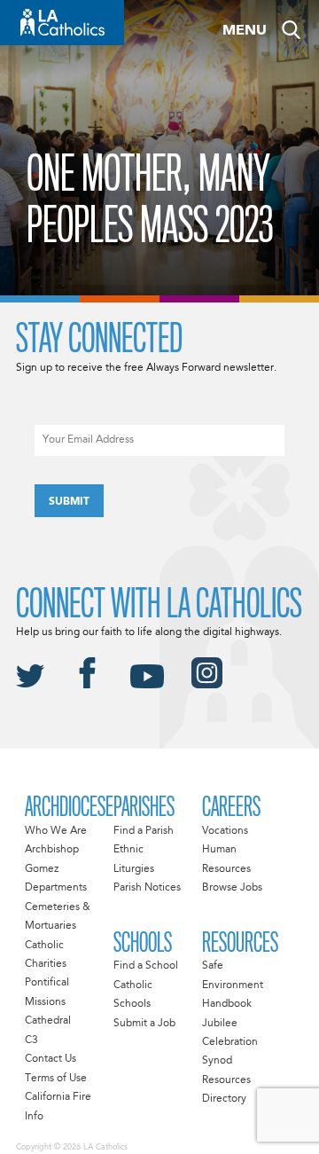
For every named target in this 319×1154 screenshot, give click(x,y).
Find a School (145, 966)
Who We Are (56, 831)
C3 (31, 1040)
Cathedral (48, 1021)
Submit (69, 502)
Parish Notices (147, 888)
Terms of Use (56, 1078)
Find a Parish (143, 831)
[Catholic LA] (62, 22)
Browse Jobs (232, 888)
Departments (56, 888)
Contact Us (50, 1059)
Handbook (227, 1004)
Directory (224, 1099)
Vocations (225, 831)
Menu (244, 31)
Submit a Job (144, 1023)
